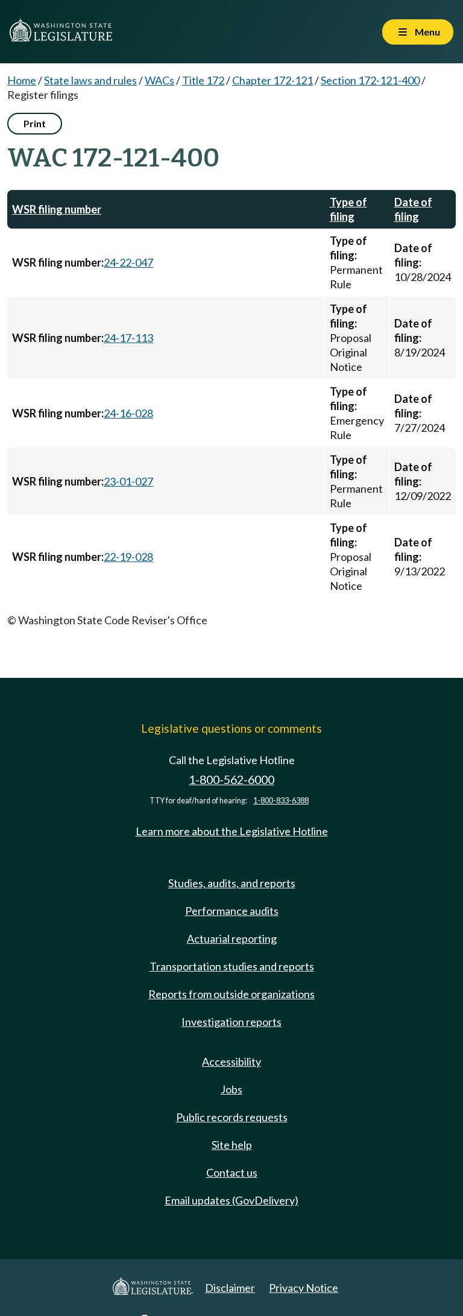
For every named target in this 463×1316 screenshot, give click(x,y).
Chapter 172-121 (272, 80)
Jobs (231, 1089)
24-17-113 (128, 337)
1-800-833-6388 (281, 800)
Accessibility (231, 1061)
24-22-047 (128, 262)
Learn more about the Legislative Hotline (232, 831)
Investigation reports (231, 1021)
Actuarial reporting (232, 938)
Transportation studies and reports (232, 966)
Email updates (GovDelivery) (231, 1200)
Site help (232, 1144)
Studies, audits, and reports (231, 883)
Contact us (231, 1172)
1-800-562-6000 (231, 779)
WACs (159, 80)
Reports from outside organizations (231, 994)
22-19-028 (128, 556)
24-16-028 (128, 413)
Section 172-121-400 (370, 80)
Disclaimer (230, 1287)
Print (35, 123)
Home (21, 80)
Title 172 (203, 80)
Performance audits (232, 910)
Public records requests (232, 1117)
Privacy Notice (303, 1287)
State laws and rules (90, 80)
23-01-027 (128, 481)
